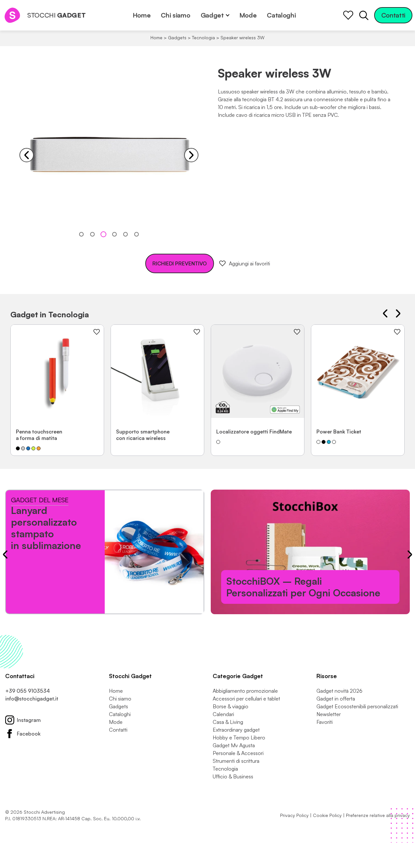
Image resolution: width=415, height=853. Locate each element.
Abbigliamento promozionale (245, 691)
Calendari (223, 714)
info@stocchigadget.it (31, 698)
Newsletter (328, 714)
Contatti (393, 15)
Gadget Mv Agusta (234, 745)
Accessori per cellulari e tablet (246, 698)
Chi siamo (175, 15)
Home (142, 15)
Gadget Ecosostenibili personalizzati (357, 706)
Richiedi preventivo (179, 263)
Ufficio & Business (233, 776)
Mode (248, 15)
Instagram (29, 720)
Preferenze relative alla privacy (378, 815)
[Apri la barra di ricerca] (364, 15)
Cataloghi (281, 15)
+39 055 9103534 (27, 691)
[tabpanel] (109, 155)
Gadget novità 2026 (339, 691)
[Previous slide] (26, 155)
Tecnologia (203, 37)
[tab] (81, 234)
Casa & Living (228, 722)
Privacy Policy (294, 815)
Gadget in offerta (335, 698)
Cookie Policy (327, 815)
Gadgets (177, 37)
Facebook (29, 733)
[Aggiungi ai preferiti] (96, 332)
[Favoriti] (348, 15)
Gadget (212, 15)
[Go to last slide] (385, 313)
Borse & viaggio (230, 706)
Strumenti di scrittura (236, 761)
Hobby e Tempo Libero (239, 737)
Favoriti (324, 722)
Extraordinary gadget (236, 729)
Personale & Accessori (238, 753)
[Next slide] (191, 155)
